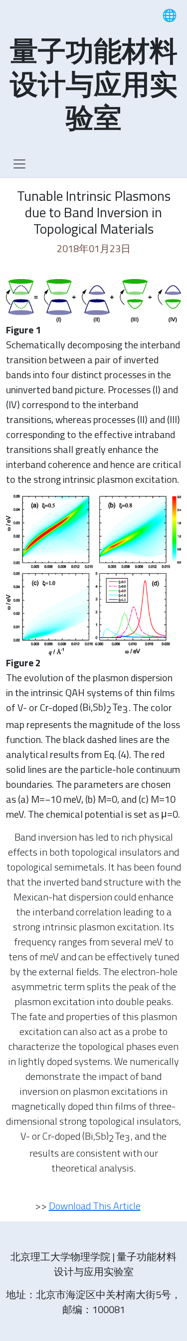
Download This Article (95, 1205)
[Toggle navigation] (19, 163)
